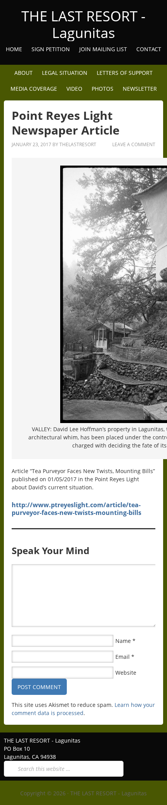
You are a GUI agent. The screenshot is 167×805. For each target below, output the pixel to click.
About (21, 72)
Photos (102, 88)
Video (74, 88)
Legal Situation (64, 72)
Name (123, 640)
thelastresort (77, 144)
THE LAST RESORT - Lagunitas (83, 24)
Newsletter (140, 88)
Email (122, 656)
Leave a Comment (133, 144)
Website (125, 672)
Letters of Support (125, 72)
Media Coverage (33, 88)
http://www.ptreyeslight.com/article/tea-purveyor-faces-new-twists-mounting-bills (76, 509)
